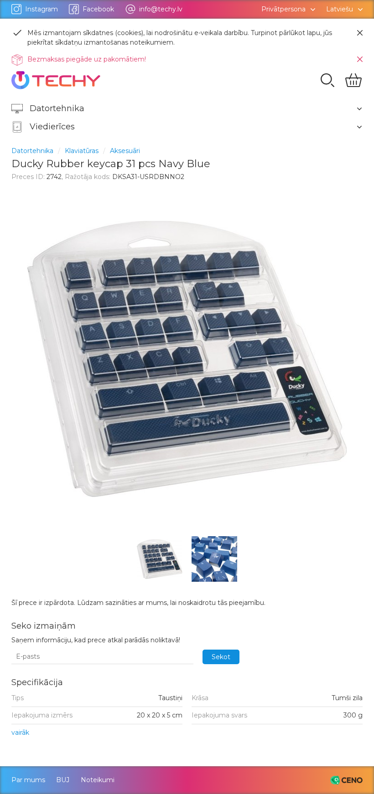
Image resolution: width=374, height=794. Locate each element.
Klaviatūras (82, 151)
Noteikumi (97, 780)
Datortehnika (32, 151)
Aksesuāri (125, 151)
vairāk (20, 733)
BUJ (62, 780)
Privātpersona (283, 9)
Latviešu (339, 9)
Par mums (28, 780)
